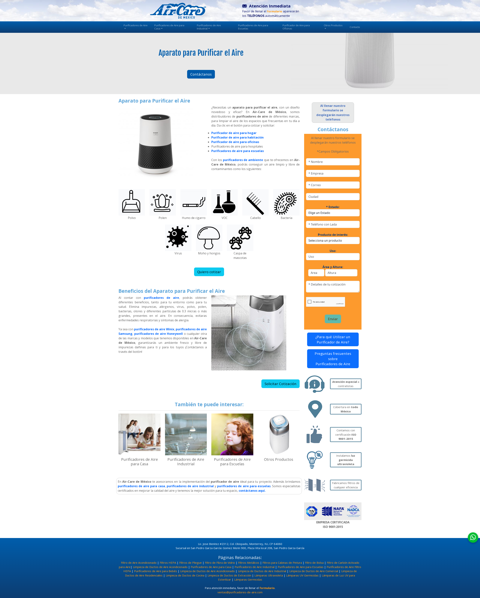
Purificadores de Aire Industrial (209, 27)
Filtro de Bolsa (314, 562)
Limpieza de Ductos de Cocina (185, 575)
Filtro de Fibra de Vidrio (220, 562)
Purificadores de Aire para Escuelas (253, 27)
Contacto (355, 27)
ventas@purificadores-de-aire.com (240, 592)
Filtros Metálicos (248, 562)
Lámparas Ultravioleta (268, 575)
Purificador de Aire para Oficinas (296, 27)
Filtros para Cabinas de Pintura (282, 562)
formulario (267, 588)
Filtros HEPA (168, 562)
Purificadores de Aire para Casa (169, 27)
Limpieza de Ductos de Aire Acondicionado (160, 567)
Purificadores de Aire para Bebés (155, 571)
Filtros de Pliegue (190, 562)
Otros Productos (333, 25)
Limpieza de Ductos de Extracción (229, 575)
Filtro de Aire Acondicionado (139, 562)
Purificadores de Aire (136, 25)
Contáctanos (201, 74)
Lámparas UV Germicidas (302, 575)
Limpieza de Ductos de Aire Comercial (313, 571)
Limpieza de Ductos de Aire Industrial (262, 571)
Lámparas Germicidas (248, 579)
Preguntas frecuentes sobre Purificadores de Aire (333, 358)
